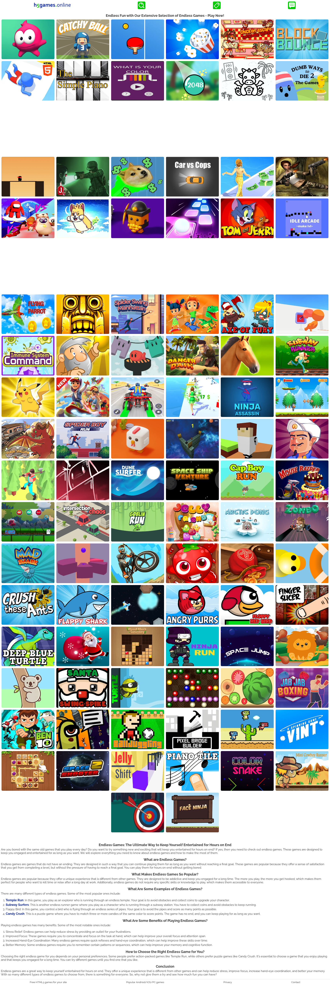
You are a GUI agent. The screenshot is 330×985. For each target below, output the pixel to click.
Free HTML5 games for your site (48, 982)
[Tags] (217, 5)
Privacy (227, 982)
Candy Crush (15, 914)
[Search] (141, 5)
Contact (295, 982)
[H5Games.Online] (52, 5)
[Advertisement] (165, 129)
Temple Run (14, 900)
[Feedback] (292, 5)
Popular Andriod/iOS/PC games (145, 982)
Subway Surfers (17, 905)
